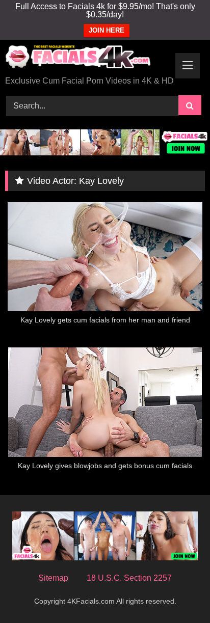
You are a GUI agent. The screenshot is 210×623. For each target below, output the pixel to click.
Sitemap (53, 578)
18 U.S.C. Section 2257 (129, 578)
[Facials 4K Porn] (86, 58)
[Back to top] (178, 593)
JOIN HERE (106, 30)
